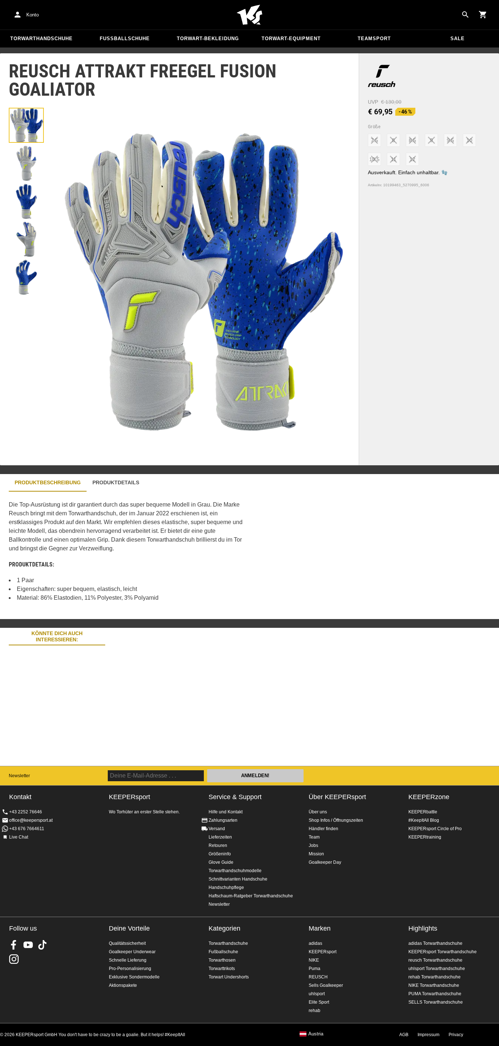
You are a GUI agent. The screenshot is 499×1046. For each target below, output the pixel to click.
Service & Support (235, 797)
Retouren (218, 845)
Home (249, 15)
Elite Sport (319, 1002)
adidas (315, 943)
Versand (217, 828)
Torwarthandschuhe (41, 38)
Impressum (428, 1034)
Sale (457, 38)
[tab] (26, 125)
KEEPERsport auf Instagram (14, 959)
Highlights (422, 928)
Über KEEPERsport (337, 797)
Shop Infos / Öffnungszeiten (336, 820)
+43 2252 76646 (25, 811)
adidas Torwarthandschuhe (435, 943)
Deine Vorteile (129, 928)
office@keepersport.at (31, 820)
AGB (403, 1034)
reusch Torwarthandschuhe (435, 960)
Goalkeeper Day (325, 862)
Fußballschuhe (125, 38)
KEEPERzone (428, 797)
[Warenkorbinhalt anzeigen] (483, 14)
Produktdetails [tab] (115, 482)
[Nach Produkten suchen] (465, 14)
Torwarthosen (222, 960)
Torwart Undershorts (229, 977)
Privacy (456, 1034)
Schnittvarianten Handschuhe (238, 879)
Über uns (318, 811)
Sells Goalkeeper (326, 985)
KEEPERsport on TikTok (42, 945)
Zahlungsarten (223, 820)
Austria (315, 1034)
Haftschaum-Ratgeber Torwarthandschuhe (251, 895)
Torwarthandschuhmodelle (235, 870)
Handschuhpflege (226, 887)
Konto (32, 15)
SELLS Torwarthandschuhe (435, 1002)
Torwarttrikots (222, 968)
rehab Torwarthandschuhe (434, 977)
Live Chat (18, 837)
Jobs (313, 845)
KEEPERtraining (424, 837)
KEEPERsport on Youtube (28, 945)
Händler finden (323, 828)
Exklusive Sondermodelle (134, 977)
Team (314, 837)
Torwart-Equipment (291, 38)
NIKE (314, 960)
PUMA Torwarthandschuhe (434, 993)
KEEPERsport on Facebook (14, 945)
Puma (314, 968)
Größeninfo (220, 853)
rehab (314, 1010)
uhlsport (317, 993)
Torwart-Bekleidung (208, 38)
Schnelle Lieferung (127, 960)
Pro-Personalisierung (130, 968)
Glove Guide (221, 862)
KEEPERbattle (422, 811)
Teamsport (374, 38)
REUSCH (318, 977)
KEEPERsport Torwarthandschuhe (442, 951)
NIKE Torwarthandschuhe (433, 985)
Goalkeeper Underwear (132, 951)
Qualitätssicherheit (127, 943)
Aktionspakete (123, 985)
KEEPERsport (322, 951)
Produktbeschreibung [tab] (48, 482)
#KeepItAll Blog (423, 820)
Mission (316, 853)
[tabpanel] (128, 555)
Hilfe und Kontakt (226, 811)
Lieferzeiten (220, 837)
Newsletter (19, 775)
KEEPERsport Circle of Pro (435, 828)
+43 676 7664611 (26, 828)
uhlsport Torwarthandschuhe (436, 968)
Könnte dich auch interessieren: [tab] (57, 636)
